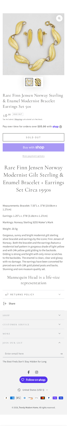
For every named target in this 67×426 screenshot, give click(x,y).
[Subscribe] (62, 354)
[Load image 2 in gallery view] (38, 82)
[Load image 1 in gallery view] (29, 82)
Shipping (18, 119)
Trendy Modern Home (28, 407)
